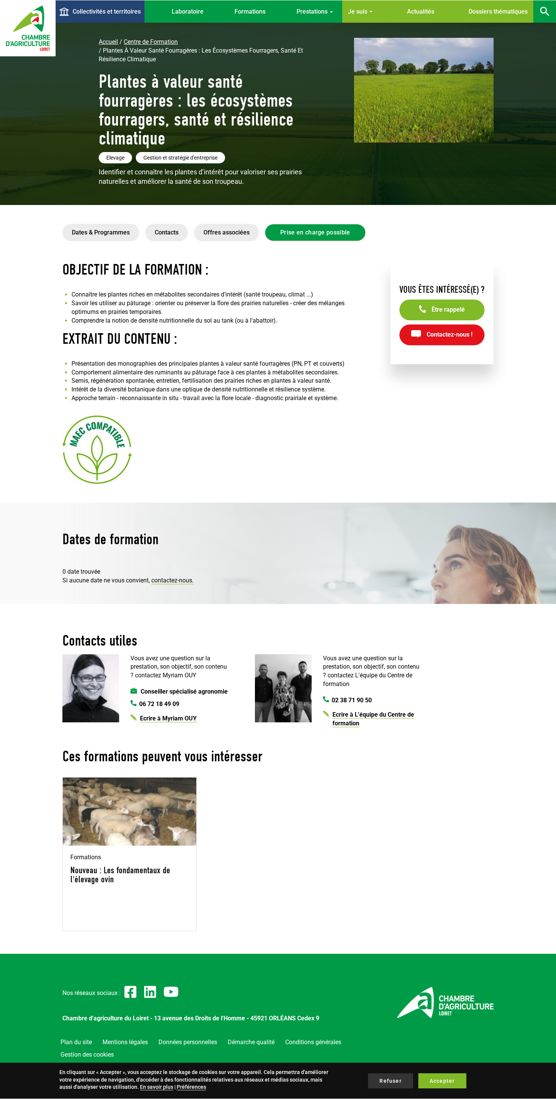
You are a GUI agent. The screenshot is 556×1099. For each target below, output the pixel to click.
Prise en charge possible (315, 232)
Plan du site (76, 1042)
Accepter (442, 1081)
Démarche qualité (251, 1042)
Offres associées (226, 232)
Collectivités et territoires (107, 11)
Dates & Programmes (101, 232)
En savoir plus (156, 1087)
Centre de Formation (151, 41)
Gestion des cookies (87, 1054)
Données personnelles (187, 1042)
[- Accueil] (28, 28)
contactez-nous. (172, 580)
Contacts (167, 232)
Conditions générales (313, 1042)
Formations (250, 11)
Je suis (358, 11)
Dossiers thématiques (498, 11)
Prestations (313, 11)
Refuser (390, 1081)
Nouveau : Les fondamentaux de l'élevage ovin (120, 875)
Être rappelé (448, 309)
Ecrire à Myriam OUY (168, 718)
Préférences (191, 1087)
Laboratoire (187, 11)
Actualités (420, 11)
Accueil (108, 41)
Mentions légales (125, 1042)
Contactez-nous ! (449, 334)
